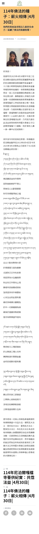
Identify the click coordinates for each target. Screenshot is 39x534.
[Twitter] (13, 513)
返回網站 (8, 508)
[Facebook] (5, 513)
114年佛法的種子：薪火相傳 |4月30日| (19, 495)
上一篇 (5, 469)
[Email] (29, 513)
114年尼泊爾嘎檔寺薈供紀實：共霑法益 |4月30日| (18, 477)
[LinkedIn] (21, 513)
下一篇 (5, 487)
